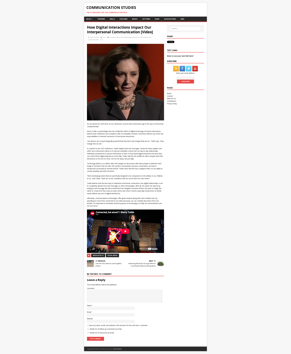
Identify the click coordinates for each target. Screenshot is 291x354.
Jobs (182, 19)
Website (90, 319)
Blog (88, 19)
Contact (170, 96)
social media (112, 255)
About (169, 93)
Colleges (123, 19)
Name (89, 305)
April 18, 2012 (94, 37)
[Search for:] (185, 29)
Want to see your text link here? (180, 56)
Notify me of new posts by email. (102, 333)
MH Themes (118, 349)
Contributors (171, 101)
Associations (170, 19)
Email (89, 312)
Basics (135, 19)
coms (104, 37)
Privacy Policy (172, 104)
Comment (90, 288)
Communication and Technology (121, 37)
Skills (112, 19)
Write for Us (171, 98)
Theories (101, 19)
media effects (98, 255)
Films (157, 19)
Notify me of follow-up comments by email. (106, 329)
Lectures (146, 19)
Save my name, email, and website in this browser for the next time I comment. (118, 325)
